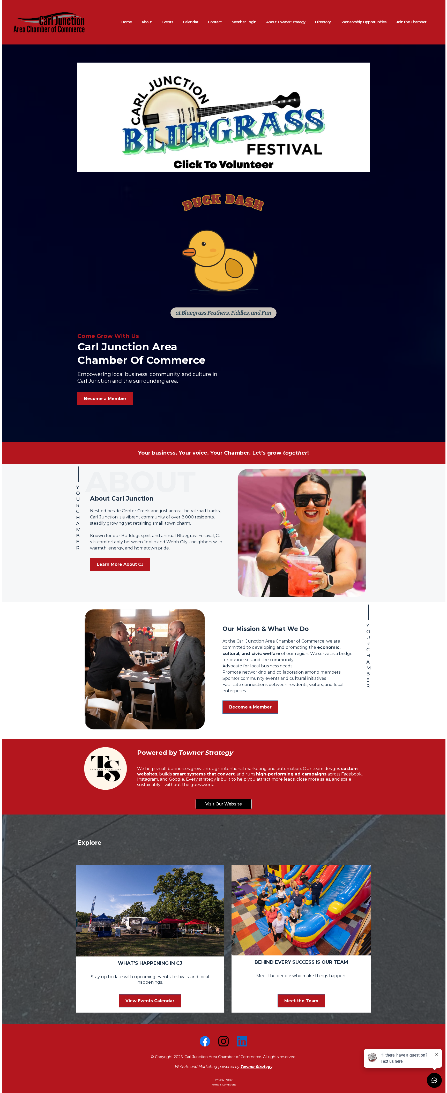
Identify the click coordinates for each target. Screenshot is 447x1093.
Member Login (244, 22)
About (146, 22)
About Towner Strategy (285, 22)
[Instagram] (223, 1041)
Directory (323, 22)
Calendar (190, 22)
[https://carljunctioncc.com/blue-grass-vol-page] (223, 117)
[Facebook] (205, 1041)
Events (167, 22)
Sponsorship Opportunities (363, 22)
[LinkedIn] (242, 1041)
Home (126, 22)
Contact (215, 22)
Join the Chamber (411, 22)
